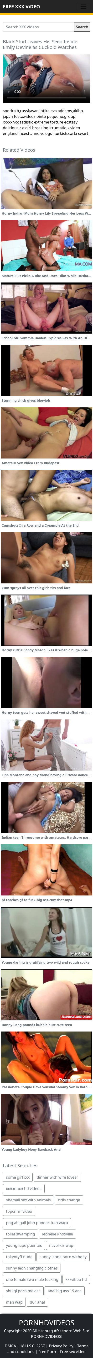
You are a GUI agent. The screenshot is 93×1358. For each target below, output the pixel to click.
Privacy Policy (61, 1346)
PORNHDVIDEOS (46, 1322)
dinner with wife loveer (57, 1177)
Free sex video (73, 1351)
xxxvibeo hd (76, 1279)
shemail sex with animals (28, 1200)
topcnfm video (19, 1211)
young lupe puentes (24, 1245)
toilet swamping (20, 1234)
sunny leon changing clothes (32, 1268)
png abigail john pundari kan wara (37, 1222)
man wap (14, 1302)
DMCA (10, 1346)
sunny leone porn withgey (63, 1256)
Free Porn (47, 1351)
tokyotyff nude (19, 1256)
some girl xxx (18, 1177)
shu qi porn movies (23, 1290)
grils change (69, 1200)
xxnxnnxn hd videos (23, 1188)
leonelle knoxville (57, 1234)
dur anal (37, 1302)
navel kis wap (61, 1245)
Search (82, 27)
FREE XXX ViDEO (21, 6)
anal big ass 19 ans (65, 1290)
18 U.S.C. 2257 (32, 1346)
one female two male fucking (32, 1279)
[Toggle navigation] (83, 6)
